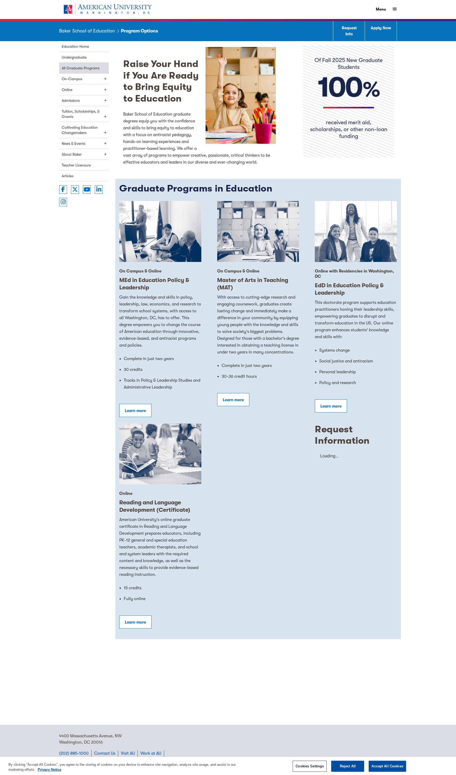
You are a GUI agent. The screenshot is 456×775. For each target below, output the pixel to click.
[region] (228, 766)
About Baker (72, 154)
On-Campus (72, 79)
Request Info (349, 31)
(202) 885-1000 (74, 753)
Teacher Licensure (76, 165)
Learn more (135, 410)
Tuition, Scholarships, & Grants (80, 114)
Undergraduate (74, 57)
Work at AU (150, 753)
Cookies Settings (310, 766)
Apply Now (381, 28)
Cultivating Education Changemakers (80, 130)
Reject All (348, 766)
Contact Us (104, 753)
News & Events (73, 143)
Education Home (75, 46)
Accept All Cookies (387, 766)
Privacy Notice (49, 770)
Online (67, 90)
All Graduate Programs (80, 68)
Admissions (71, 100)
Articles (67, 176)
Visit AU (128, 753)
